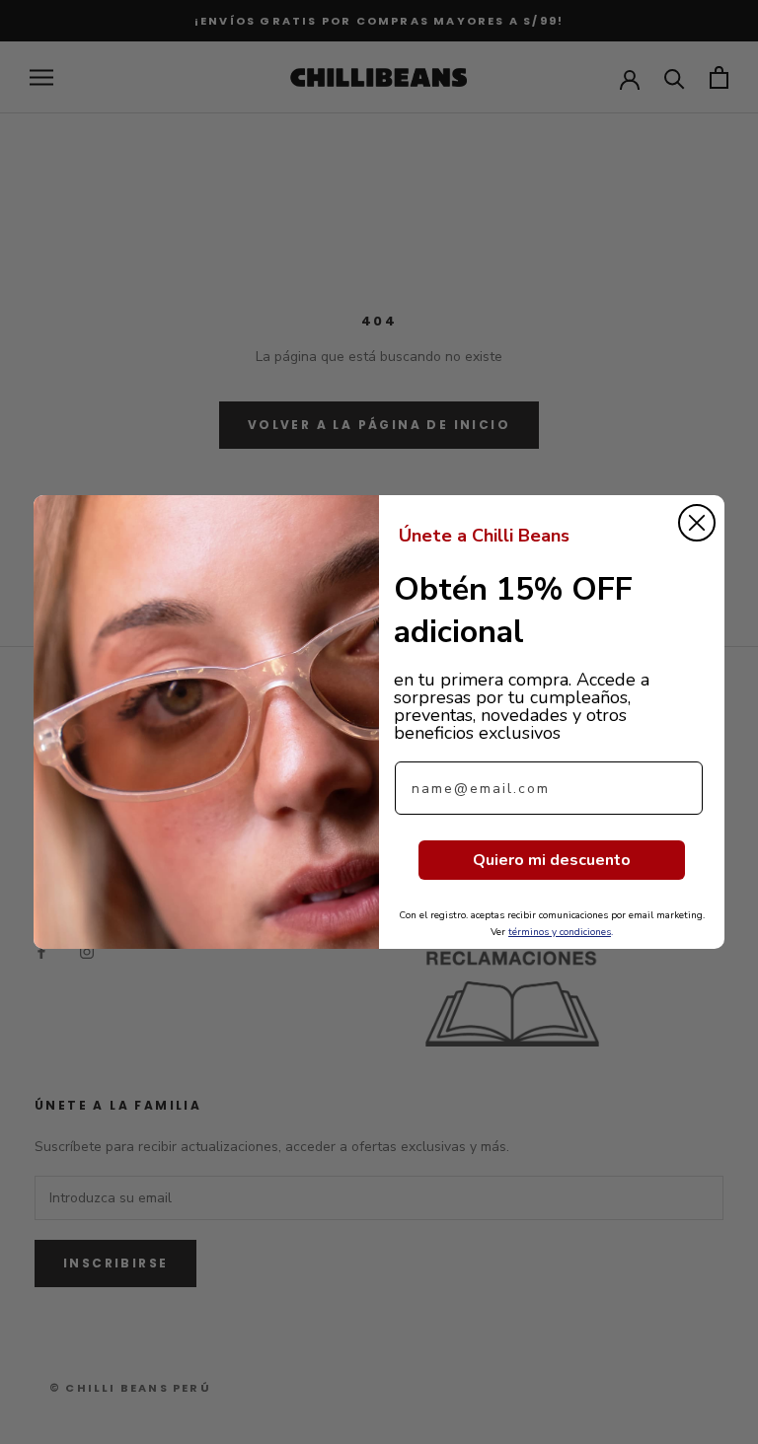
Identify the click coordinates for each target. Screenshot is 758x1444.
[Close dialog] (697, 523)
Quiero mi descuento (552, 860)
